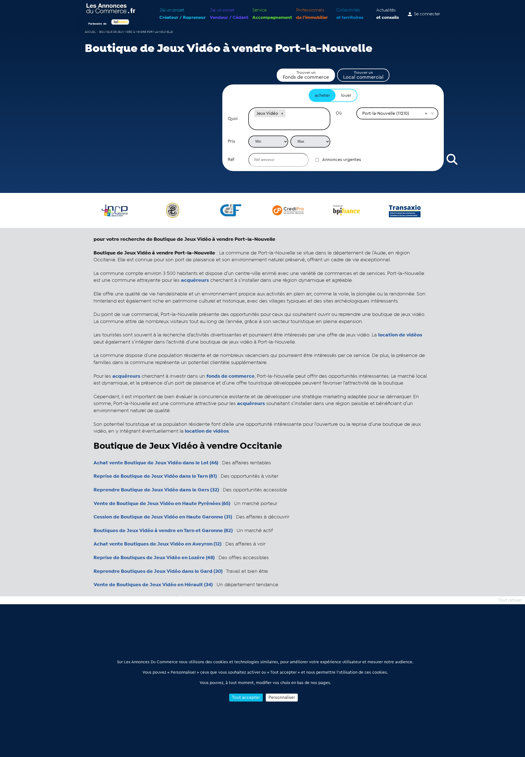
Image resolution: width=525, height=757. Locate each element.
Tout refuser (510, 600)
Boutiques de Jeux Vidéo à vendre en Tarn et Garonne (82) (163, 530)
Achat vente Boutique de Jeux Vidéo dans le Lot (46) (156, 463)
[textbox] (289, 124)
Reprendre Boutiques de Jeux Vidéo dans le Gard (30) (158, 571)
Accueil (90, 32)
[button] (282, 113)
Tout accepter (246, 697)
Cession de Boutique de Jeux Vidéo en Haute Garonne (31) (163, 517)
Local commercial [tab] (363, 75)
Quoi (233, 118)
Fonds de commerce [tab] (306, 75)
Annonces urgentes (341, 159)
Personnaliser (282, 697)
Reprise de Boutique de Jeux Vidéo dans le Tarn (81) (155, 476)
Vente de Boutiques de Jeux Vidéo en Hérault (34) (153, 585)
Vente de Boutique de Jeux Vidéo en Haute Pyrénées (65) (162, 503)
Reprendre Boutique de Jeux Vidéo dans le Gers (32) (156, 490)
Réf (231, 159)
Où (339, 113)
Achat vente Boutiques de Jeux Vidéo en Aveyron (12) (157, 544)
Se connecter (427, 14)
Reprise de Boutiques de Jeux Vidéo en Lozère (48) (154, 557)
